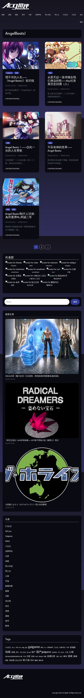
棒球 (65, 656)
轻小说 (26, 660)
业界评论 (9, 551)
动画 (7, 143)
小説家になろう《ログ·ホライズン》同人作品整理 (26, 505)
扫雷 (28, 656)
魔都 (36, 660)
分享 (7, 556)
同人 (17, 652)
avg (23, 647)
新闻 (13, 209)
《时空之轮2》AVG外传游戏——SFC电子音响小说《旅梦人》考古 (32, 440)
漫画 (7, 616)
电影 (6, 660)
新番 (45, 656)
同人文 (8, 571)
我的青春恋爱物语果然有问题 (13, 656)
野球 (7, 626)
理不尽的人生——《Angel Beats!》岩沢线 (19, 79)
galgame (34, 647)
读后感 (11, 660)
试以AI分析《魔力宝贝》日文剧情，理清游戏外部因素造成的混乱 (32, 376)
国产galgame (43, 651)
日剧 (57, 656)
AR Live (8, 531)
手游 (7, 581)
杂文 (7, 606)
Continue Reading (12, 99)
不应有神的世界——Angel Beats (60, 149)
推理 (36, 656)
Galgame (9, 73)
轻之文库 (18, 660)
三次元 (8, 546)
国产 (33, 652)
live (45, 647)
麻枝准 (41, 660)
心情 (7, 576)
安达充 (62, 652)
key (42, 647)
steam (50, 647)
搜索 (75, 302)
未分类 (8, 601)
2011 (13, 647)
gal (26, 647)
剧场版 (73, 647)
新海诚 (41, 656)
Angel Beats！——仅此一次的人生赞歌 (20, 149)
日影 (7, 596)
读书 (7, 621)
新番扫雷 (9, 586)
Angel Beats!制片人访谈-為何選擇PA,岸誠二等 (20, 216)
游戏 (16, 73)
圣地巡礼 (54, 652)
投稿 (33, 656)
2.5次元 (8, 526)
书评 (67, 647)
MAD (7, 541)
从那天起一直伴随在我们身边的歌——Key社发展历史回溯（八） (62, 81)
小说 (66, 652)
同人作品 (9, 566)
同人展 (29, 652)
